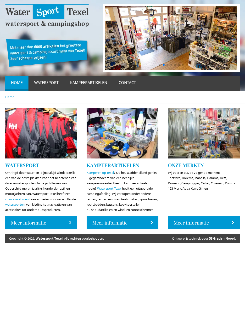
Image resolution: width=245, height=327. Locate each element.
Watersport (46, 82)
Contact (127, 82)
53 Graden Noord (222, 238)
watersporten (15, 204)
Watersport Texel (109, 188)
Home (17, 82)
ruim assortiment (17, 199)
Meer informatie (28, 222)
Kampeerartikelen (88, 82)
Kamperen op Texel (100, 172)
